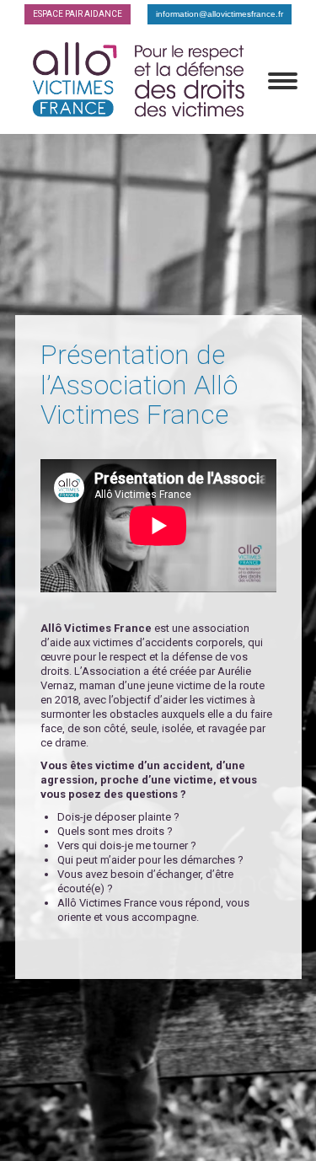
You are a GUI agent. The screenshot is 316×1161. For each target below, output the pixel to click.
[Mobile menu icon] (282, 81)
